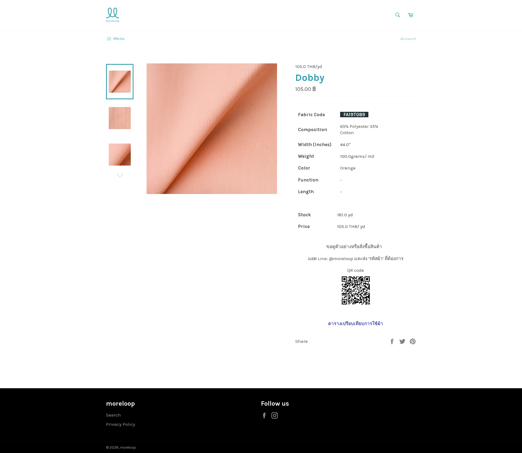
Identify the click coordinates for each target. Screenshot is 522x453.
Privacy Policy (120, 424)
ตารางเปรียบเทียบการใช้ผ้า (355, 323)
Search (113, 415)
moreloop (128, 447)
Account (408, 38)
